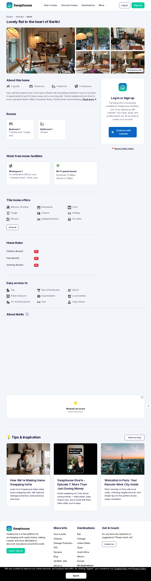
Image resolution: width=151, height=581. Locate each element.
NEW (65, 561)
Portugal (81, 538)
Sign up (138, 5)
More (101, 5)
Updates (58, 561)
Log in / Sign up (16, 551)
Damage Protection (63, 543)
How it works (50, 5)
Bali (79, 534)
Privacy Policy (139, 568)
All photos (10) (135, 70)
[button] (2, 406)
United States (83, 543)
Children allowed (14, 251)
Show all (12, 227)
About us (58, 565)
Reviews (58, 552)
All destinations (85, 565)
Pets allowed (12, 258)
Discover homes (69, 5)
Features (58, 538)
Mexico (80, 556)
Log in (125, 5)
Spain (80, 547)
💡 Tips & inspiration (23, 437)
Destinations (88, 5)
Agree (76, 575)
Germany (20, 17)
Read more (89, 99)
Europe (9, 17)
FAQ (56, 547)
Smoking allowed (14, 265)
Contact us (109, 544)
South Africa (83, 552)
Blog (56, 556)
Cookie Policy (121, 568)
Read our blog (134, 437)
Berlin (29, 17)
